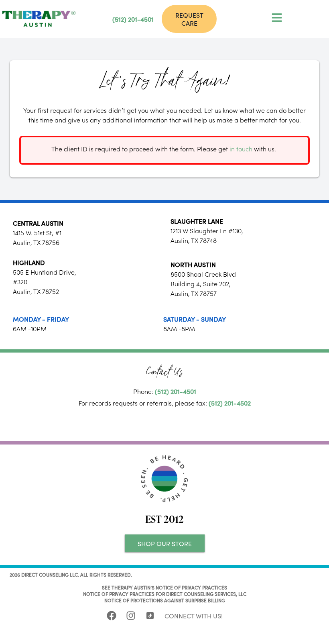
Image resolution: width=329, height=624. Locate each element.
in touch (240, 148)
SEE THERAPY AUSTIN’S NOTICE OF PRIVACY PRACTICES (164, 587)
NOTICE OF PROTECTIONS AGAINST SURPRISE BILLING (164, 600)
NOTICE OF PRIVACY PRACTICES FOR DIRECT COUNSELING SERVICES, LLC (164, 593)
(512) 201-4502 (230, 402)
